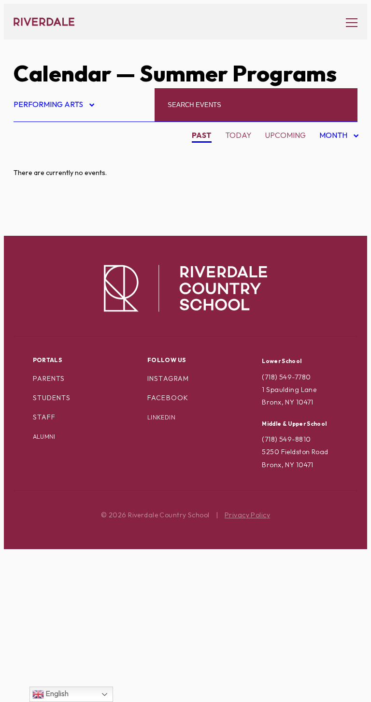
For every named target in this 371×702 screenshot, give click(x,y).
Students (52, 397)
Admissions (44, 154)
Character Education (67, 215)
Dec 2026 (331, 215)
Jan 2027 (330, 230)
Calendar (63, 73)
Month (334, 136)
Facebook (167, 397)
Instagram (168, 378)
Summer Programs (59, 611)
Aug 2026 (331, 154)
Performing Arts (53, 105)
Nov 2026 (331, 199)
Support (39, 627)
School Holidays (57, 581)
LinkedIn (161, 417)
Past (202, 135)
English (56, 693)
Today (238, 135)
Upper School (50, 642)
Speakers (40, 596)
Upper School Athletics (71, 657)
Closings (40, 230)
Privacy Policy (247, 515)
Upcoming (285, 135)
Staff (44, 417)
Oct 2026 (331, 184)
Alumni (36, 184)
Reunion (38, 565)
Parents (49, 378)
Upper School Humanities (73, 672)
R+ (26, 550)
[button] (346, 22)
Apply (34, 199)
